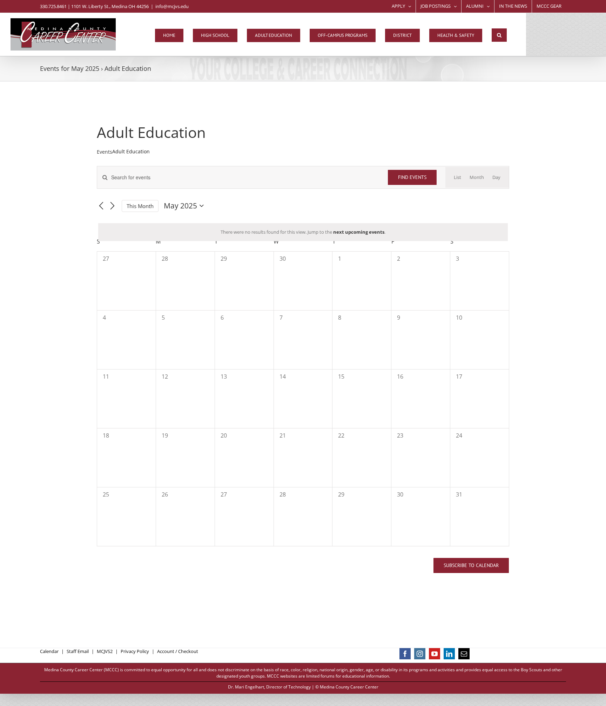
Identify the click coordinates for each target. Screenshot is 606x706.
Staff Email (78, 651)
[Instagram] (419, 653)
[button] (499, 35)
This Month (140, 205)
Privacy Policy (135, 651)
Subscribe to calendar (471, 565)
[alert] (303, 232)
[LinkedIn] (449, 653)
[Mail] (464, 653)
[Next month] (112, 206)
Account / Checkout (177, 651)
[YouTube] (434, 653)
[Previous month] (101, 206)
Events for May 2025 (69, 68)
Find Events (412, 177)
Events (104, 151)
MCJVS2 (105, 651)
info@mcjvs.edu (172, 6)
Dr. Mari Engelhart (246, 687)
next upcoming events (358, 232)
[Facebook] (405, 653)
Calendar (49, 651)
